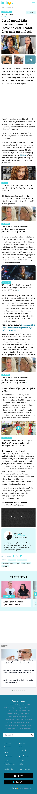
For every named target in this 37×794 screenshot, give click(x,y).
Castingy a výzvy (23, 750)
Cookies (6, 761)
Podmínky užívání (9, 756)
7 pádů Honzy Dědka (14, 717)
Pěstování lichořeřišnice (22, 722)
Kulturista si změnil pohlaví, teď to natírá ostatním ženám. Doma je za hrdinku (17, 188)
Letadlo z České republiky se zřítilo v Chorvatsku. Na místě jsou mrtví (18, 681)
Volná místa (7, 747)
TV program (19, 708)
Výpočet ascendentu (11, 725)
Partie (9, 711)
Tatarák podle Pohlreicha (23, 720)
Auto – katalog (25, 714)
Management (22, 744)
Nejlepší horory (9, 708)
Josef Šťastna (5, 17)
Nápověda (21, 761)
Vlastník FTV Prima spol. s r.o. (9, 765)
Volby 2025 (26, 717)
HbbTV (6, 753)
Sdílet (30, 13)
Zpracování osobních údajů (24, 757)
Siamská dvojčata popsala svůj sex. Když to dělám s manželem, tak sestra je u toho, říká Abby (17, 443)
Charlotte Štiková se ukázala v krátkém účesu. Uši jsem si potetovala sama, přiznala (14, 229)
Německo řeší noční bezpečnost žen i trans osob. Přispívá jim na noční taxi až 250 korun (17, 287)
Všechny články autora (21, 537)
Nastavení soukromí (24, 769)
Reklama (6, 750)
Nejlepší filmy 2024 (23, 705)
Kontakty (21, 753)
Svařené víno (9, 720)
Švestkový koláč (25, 728)
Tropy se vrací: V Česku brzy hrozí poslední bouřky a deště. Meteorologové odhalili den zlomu (18, 671)
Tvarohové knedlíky (26, 725)
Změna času (29, 708)
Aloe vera (10, 722)
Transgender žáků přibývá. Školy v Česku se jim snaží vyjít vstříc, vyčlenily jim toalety (18, 327)
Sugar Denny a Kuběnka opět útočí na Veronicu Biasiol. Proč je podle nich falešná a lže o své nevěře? (14, 603)
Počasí (15, 711)
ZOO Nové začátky (13, 714)
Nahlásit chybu (8, 769)
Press (20, 747)
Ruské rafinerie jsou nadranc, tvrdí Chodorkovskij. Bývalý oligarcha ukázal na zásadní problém (18, 662)
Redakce (21, 764)
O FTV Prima (7, 744)
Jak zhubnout (11, 705)
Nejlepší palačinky (12, 728)
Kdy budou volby (24, 711)
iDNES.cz (23, 155)
